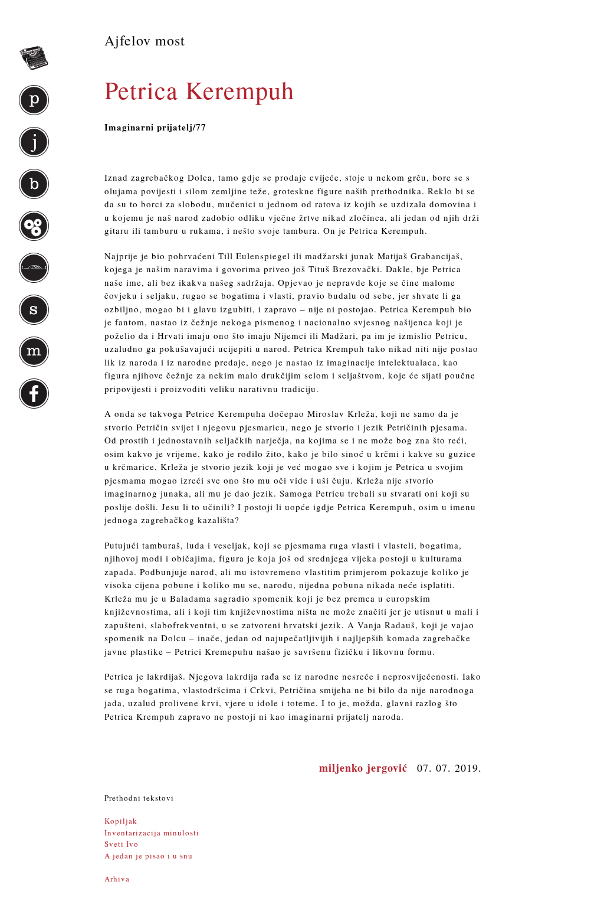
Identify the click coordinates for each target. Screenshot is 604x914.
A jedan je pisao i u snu (148, 855)
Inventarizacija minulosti (151, 832)
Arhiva (117, 878)
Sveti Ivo (121, 843)
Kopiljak (120, 820)
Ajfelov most (144, 40)
